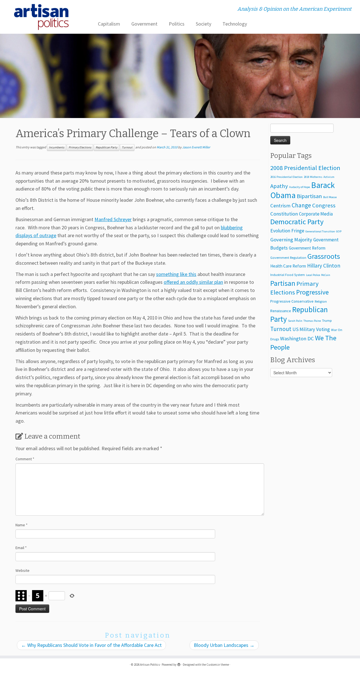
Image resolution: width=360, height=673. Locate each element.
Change (301, 205)
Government (144, 24)
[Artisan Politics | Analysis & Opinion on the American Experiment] (41, 17)
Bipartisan (309, 196)
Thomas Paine (312, 321)
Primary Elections (80, 147)
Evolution (280, 230)
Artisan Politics (150, 665)
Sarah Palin (295, 321)
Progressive (312, 292)
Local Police (313, 275)
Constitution (284, 213)
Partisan (282, 283)
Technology (234, 24)
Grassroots (323, 256)
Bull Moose (330, 197)
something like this (176, 274)
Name (21, 524)
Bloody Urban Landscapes (224, 645)
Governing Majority (291, 239)
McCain (325, 275)
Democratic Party (297, 221)
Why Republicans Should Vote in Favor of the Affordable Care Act (91, 645)
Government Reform (307, 248)
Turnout (127, 147)
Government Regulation (288, 257)
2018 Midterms (313, 177)
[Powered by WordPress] (179, 663)
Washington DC (297, 338)
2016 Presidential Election (286, 177)
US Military (303, 329)
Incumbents (56, 147)
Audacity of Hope (299, 187)
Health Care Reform (288, 266)
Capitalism (109, 24)
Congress (324, 205)
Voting (323, 329)
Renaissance (280, 310)
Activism (328, 177)
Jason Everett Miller (196, 147)
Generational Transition (320, 231)
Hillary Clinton (323, 265)
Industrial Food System (287, 275)
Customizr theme (217, 665)
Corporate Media (316, 214)
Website (22, 570)
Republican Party (106, 147)
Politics (176, 24)
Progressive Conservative (292, 301)
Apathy (279, 186)
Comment (24, 458)
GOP (338, 231)
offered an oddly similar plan (193, 282)
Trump (327, 320)
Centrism (280, 205)
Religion (321, 301)
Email (21, 547)
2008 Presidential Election (305, 168)
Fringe (297, 231)
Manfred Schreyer (113, 219)
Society (203, 24)
